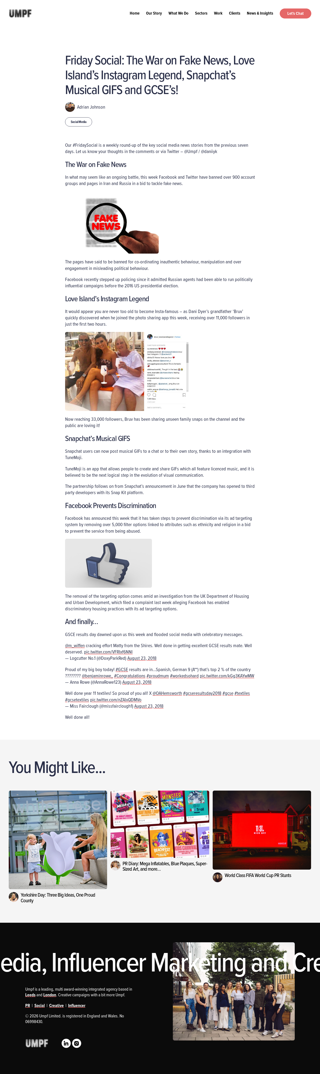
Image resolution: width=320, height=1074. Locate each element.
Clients (234, 13)
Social (39, 1005)
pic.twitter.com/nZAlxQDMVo (115, 699)
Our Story (154, 13)
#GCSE (122, 669)
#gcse (227, 693)
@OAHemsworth (167, 693)
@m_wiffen (75, 645)
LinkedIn (66, 1043)
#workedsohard (184, 675)
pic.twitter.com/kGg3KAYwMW (227, 675)
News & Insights (260, 13)
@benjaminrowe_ (97, 675)
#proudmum (158, 675)
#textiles (242, 693)
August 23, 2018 (142, 658)
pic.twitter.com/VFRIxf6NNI (108, 651)
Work (218, 13)
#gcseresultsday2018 (202, 693)
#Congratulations (129, 675)
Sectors (201, 13)
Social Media (78, 121)
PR (27, 1005)
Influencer (76, 1005)
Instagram (76, 1043)
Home (135, 13)
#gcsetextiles (77, 699)
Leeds (30, 995)
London (49, 995)
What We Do (178, 13)
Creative (56, 1005)
